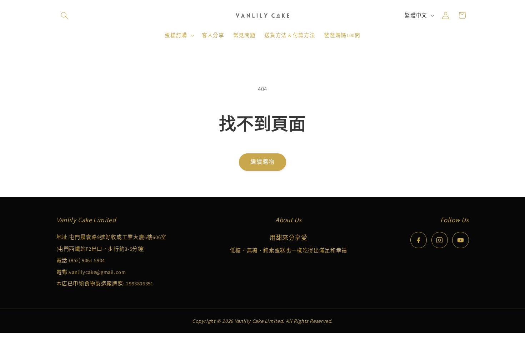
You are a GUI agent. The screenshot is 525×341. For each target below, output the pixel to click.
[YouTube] (460, 240)
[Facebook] (418, 240)
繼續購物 (262, 162)
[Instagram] (439, 240)
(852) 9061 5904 (87, 260)
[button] (64, 15)
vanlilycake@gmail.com (97, 272)
